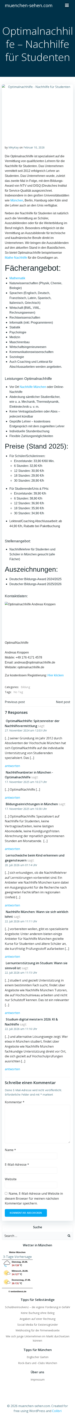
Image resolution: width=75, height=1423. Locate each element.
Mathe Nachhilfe (16, 257)
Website (11, 1179)
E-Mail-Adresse (17, 1164)
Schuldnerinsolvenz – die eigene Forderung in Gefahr (37, 1307)
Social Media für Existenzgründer (37, 1324)
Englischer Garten (37, 1357)
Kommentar (14, 1102)
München (16, 200)
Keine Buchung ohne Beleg (37, 1313)
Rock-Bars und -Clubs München (37, 1363)
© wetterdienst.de (17, 1291)
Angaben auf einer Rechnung (37, 1319)
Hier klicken (56, 675)
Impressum (38, 1379)
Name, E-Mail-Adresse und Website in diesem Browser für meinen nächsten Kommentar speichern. (34, 1198)
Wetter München (17, 1252)
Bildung (25, 687)
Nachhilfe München (33, 386)
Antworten (12, 766)
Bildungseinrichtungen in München (32, 804)
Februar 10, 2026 (34, 147)
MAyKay (13, 147)
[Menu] (67, 5)
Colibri (57, 1411)
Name (10, 1150)
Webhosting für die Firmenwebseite (38, 1330)
